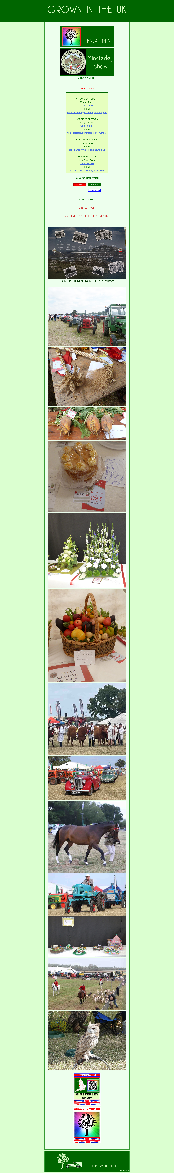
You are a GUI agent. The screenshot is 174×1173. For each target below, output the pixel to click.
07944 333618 (87, 163)
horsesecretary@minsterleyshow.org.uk (87, 133)
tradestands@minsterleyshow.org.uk (87, 150)
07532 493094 (87, 126)
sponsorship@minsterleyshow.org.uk (87, 170)
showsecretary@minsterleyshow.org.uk (87, 112)
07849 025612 (87, 105)
